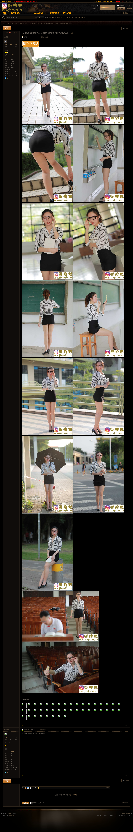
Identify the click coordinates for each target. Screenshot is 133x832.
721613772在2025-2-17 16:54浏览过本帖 (45, 708)
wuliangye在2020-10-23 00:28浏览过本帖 (87, 714)
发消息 (8, 78)
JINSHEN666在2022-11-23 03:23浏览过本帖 (87, 708)
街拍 (62, 17)
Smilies (38, 788)
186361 (13, 55)
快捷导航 (125, 13)
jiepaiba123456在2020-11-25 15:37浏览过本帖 (75, 714)
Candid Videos (40, 13)
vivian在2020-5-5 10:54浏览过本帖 (33, 720)
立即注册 (129, 8)
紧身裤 (54, 17)
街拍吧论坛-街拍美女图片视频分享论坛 (3, 23)
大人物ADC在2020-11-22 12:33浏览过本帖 (81, 714)
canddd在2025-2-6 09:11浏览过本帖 (51, 708)
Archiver (122, 813)
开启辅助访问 (90, 1)
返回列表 (126, 28)
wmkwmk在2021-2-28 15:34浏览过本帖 (51, 714)
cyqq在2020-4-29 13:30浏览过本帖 (39, 720)
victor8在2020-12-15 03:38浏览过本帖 (63, 714)
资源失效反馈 (54, 13)
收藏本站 (10, 1)
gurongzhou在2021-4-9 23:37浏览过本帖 (39, 714)
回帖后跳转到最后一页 (37, 803)
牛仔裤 (81, 17)
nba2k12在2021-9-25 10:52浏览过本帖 (111, 708)
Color (25, 788)
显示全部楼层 (44, 37)
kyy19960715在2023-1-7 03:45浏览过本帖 (75, 708)
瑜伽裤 (77, 17)
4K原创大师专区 (34, 23)
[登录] (121, 8)
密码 (94, 8)
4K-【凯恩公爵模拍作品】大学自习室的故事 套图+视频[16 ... (58, 23)
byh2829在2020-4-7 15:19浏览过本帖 (57, 720)
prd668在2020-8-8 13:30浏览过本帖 (111, 714)
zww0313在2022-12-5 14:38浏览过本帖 (81, 708)
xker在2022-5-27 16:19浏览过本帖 (93, 708)
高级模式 (106, 788)
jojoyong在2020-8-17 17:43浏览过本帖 (105, 714)
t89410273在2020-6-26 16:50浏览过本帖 (117, 714)
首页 (5, 13)
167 (12, 57)
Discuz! (10, 813)
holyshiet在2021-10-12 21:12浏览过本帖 (105, 708)
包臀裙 (58, 17)
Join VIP (35, 1)
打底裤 (66, 17)
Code (36, 788)
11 (16, 737)
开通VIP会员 (15, 13)
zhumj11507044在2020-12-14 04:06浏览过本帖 (69, 714)
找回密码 (129, 5)
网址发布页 (67, 13)
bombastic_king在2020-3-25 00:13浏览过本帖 (63, 720)
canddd (6, 729)
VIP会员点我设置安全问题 (99, 1)
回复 (25, 725)
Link (31, 788)
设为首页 (4, 1)
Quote (33, 788)
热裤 (50, 17)
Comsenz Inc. (11, 815)
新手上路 (7, 743)
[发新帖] (7, 28)
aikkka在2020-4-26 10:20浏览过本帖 (51, 720)
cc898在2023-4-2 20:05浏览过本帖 (69, 708)
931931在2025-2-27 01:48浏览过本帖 (39, 708)
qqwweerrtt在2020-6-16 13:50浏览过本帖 (123, 714)
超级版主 (7, 50)
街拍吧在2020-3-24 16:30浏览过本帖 (69, 720)
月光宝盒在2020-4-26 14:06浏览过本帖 (45, 720)
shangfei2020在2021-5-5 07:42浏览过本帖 (33, 714)
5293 (12, 751)
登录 (70, 795)
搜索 (36, 18)
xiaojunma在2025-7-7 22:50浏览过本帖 (33, 708)
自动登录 (121, 5)
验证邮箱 (109, 1)
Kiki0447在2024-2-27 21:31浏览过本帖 (63, 708)
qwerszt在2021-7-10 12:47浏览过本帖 (27, 714)
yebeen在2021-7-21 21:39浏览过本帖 (123, 708)
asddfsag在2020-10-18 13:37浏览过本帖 (93, 714)
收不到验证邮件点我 (118, 1)
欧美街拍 (71, 17)
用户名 (95, 5)
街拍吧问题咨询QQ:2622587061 (22, 1)
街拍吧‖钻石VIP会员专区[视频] (19, 23)
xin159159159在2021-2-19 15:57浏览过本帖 (57, 714)
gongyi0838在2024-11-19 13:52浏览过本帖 (57, 708)
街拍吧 (6, 37)
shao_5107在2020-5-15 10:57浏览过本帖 (27, 720)
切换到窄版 (128, 1)
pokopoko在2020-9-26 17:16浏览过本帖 (99, 714)
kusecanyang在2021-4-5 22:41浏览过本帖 (45, 714)
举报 (126, 725)
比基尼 (86, 17)
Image (28, 788)
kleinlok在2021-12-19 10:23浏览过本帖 (99, 708)
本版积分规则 (124, 802)
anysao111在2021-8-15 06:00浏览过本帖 (117, 708)
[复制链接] (71, 33)
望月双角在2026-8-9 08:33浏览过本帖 (27, 708)
